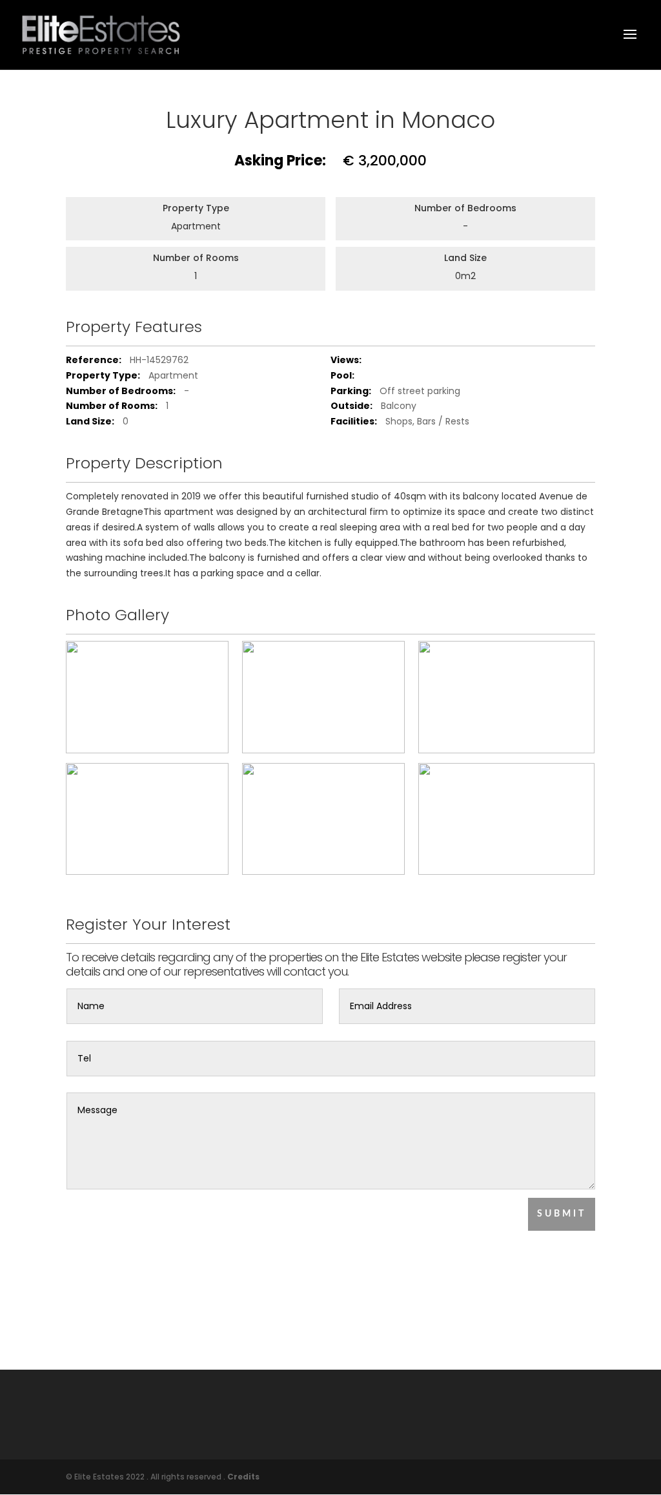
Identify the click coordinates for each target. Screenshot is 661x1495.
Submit (561, 1213)
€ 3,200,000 (330, 161)
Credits (243, 1476)
